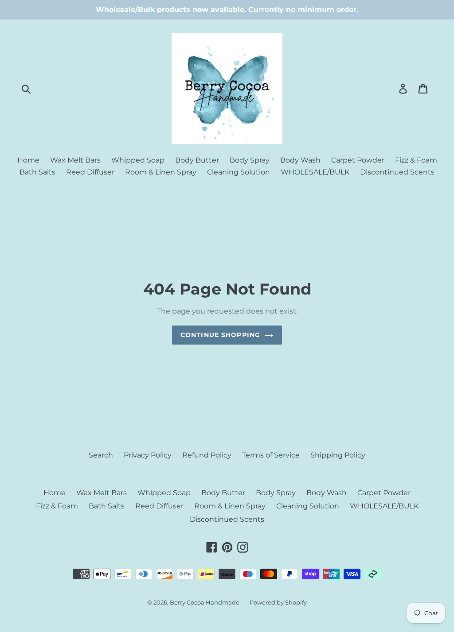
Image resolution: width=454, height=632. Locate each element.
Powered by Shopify (278, 602)
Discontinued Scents (397, 172)
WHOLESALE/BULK (315, 172)
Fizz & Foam (416, 160)
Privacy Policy (148, 455)
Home (28, 160)
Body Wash (300, 160)
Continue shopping (220, 335)
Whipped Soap (137, 160)
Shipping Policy (337, 455)
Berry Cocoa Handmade (205, 602)
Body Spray (250, 160)
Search (101, 455)
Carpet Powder (357, 160)
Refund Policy (206, 455)
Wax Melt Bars (75, 160)
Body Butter (197, 160)
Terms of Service (271, 455)
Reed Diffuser (90, 172)
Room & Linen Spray (160, 172)
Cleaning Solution (238, 172)
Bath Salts (37, 172)
